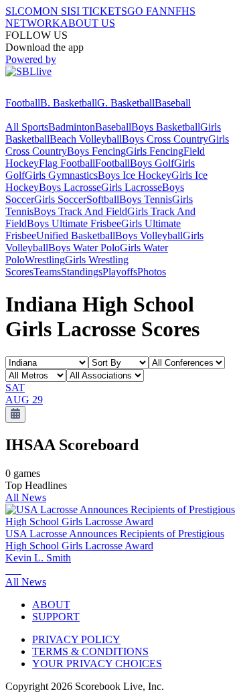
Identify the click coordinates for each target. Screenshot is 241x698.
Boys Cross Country (165, 139)
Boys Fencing (96, 151)
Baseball (173, 103)
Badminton (71, 127)
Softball (102, 199)
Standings (81, 271)
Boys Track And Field (80, 211)
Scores (19, 271)
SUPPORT (56, 616)
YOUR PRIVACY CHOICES (97, 663)
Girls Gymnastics (61, 175)
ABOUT (51, 604)
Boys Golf (152, 163)
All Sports (26, 127)
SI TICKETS (98, 11)
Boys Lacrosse (70, 187)
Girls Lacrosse (131, 187)
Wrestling (45, 259)
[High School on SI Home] (56, 90)
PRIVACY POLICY (76, 639)
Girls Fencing (154, 151)
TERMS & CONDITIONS (90, 651)
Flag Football (67, 163)
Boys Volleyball (149, 235)
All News (25, 497)
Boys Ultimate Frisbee (74, 223)
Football (22, 103)
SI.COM (23, 11)
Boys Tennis (145, 199)
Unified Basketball (75, 235)
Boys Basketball (165, 127)
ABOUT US (87, 23)
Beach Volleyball (86, 139)
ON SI (56, 11)
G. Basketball (126, 103)
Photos (151, 271)
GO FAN (147, 11)
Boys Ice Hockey (134, 175)
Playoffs (119, 271)
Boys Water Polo (84, 247)
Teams (47, 271)
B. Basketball (68, 103)
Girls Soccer (60, 199)
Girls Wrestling (97, 259)
